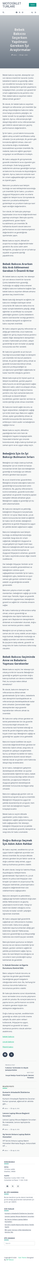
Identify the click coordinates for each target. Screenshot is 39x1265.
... (6, 1104)
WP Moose (10, 1260)
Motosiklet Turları (12, 4)
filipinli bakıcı (8, 1047)
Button (33, 5)
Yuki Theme (22, 1258)
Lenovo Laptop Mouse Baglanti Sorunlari (19, 1216)
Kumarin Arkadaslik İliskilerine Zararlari (19, 1213)
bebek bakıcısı (8, 1036)
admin (15, 55)
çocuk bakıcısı (8, 1042)
